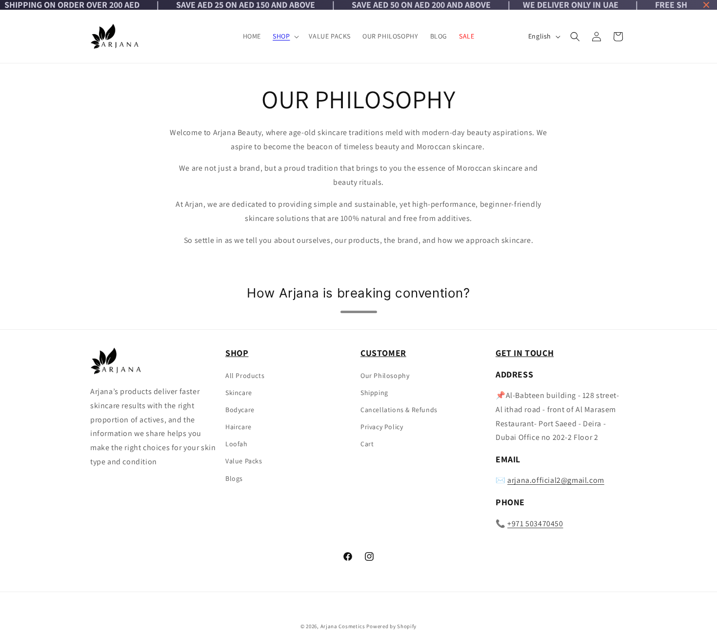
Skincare (238, 392)
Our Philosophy (384, 375)
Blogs (234, 478)
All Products (244, 375)
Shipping (374, 392)
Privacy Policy (381, 426)
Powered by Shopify (391, 626)
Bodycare (240, 409)
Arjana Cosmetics (342, 626)
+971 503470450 (535, 523)
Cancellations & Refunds (399, 409)
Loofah (236, 443)
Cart (367, 443)
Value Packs (243, 461)
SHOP (281, 36)
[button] (285, 36)
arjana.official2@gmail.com (555, 481)
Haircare (238, 426)
